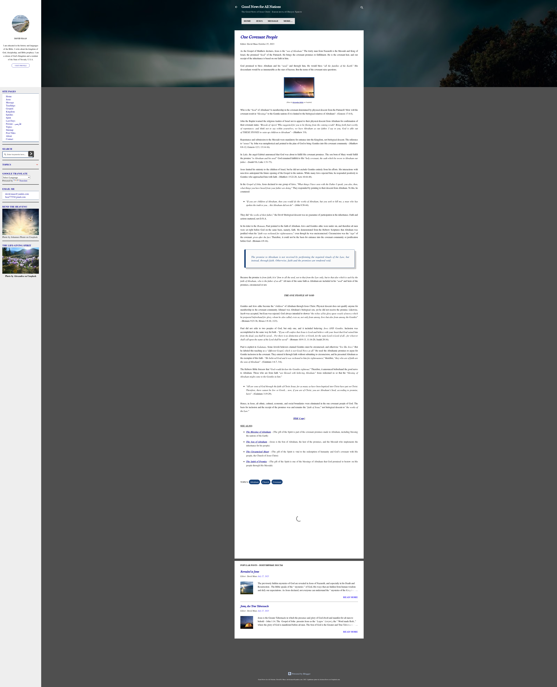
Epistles (9, 114)
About (9, 135)
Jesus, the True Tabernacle (254, 606)
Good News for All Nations (261, 7)
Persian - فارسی (13, 123)
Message (273, 21)
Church (265, 481)
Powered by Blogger (300, 673)
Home (247, 21)
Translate (23, 180)
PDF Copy (299, 418)
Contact (9, 138)
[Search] (362, 7)
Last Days (10, 120)
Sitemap (9, 129)
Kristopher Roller (298, 102)
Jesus (259, 21)
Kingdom (10, 111)
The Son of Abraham (256, 441)
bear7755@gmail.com (15, 196)
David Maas (20, 38)
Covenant (277, 481)
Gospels (9, 108)
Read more (350, 597)
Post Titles (11, 132)
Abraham (254, 481)
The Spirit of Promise (256, 461)
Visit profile (21, 65)
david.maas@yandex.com (17, 193)
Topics (9, 126)
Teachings (10, 105)
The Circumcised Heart (257, 451)
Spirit (8, 117)
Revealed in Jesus (249, 572)
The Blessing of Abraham (258, 431)
